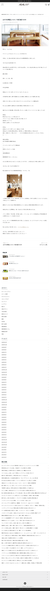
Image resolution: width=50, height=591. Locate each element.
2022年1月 (4, 437)
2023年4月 (4, 419)
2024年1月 (4, 397)
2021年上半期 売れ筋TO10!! (15, 277)
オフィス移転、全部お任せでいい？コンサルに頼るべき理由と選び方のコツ (19, 490)
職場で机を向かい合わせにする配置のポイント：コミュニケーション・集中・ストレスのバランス (24, 533)
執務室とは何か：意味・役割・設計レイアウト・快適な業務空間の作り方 (18, 525)
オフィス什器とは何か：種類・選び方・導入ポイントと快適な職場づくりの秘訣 (20, 528)
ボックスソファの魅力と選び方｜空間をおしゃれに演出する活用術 (17, 560)
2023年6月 (4, 414)
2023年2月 (4, 424)
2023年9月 (4, 407)
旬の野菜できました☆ (13, 263)
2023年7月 (4, 412)
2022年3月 (4, 432)
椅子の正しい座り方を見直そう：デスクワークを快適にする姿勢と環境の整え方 (20, 498)
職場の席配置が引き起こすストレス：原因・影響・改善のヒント (16, 515)
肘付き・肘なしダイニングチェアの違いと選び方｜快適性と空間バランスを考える (20, 558)
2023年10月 (4, 404)
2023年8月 (4, 409)
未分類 (3, 321)
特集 (3, 334)
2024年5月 (4, 387)
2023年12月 (4, 399)
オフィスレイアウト (6, 291)
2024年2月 (4, 394)
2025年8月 (4, 349)
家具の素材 (4, 316)
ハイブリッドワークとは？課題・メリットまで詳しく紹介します (16, 500)
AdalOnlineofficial (14, 22)
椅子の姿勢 (4, 324)
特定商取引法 (24, 586)
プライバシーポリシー (19, 586)
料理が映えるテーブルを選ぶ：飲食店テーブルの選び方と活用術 (16, 468)
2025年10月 (4, 344)
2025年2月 (4, 364)
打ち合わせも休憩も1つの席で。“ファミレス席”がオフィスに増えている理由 (19, 480)
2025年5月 (4, 357)
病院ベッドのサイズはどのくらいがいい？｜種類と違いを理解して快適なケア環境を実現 (22, 563)
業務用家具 (4, 326)
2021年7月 (4, 452)
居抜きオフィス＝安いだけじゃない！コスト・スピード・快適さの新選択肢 (19, 483)
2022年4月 (4, 429)
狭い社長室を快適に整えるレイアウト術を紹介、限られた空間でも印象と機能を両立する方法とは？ (24, 493)
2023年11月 (4, 402)
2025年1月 (4, 367)
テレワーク (4, 301)
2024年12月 (4, 369)
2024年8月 (4, 379)
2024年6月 (4, 384)
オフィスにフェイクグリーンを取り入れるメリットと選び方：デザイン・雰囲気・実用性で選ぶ (23, 505)
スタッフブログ (5, 299)
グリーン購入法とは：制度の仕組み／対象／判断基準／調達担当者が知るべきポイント (21, 535)
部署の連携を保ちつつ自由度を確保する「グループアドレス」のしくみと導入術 (20, 478)
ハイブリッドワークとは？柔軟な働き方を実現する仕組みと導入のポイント (19, 508)
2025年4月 (4, 359)
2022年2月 (4, 434)
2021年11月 (4, 442)
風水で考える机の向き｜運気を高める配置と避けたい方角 (15, 540)
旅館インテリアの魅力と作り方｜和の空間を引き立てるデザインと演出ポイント (20, 550)
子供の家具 (4, 311)
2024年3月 (4, 392)
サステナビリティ (6, 296)
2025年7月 (4, 352)
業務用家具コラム (6, 329)
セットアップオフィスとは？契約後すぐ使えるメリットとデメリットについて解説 (20, 465)
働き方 (3, 306)
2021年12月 (4, 439)
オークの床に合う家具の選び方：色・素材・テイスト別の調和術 (16, 530)
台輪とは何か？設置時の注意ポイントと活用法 (12, 538)
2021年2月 (4, 457)
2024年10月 (4, 374)
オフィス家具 (5, 294)
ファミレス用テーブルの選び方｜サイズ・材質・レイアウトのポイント (18, 548)
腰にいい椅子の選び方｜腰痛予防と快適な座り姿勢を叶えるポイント (17, 543)
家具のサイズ (5, 314)
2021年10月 (4, 444)
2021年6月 (4, 454)
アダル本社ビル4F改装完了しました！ (17, 256)
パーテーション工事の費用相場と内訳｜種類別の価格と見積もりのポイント (19, 553)
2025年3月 (4, 362)
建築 (3, 319)
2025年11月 (4, 342)
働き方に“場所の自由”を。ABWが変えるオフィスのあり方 (15, 475)
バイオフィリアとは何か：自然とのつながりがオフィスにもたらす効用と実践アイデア (21, 513)
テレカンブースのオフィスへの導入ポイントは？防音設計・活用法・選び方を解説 (20, 495)
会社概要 (27, 586)
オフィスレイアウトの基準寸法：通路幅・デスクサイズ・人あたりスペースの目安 (20, 503)
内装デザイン (5, 309)
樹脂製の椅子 (5, 331)
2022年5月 (4, 427)
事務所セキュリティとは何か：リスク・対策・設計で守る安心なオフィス (18, 520)
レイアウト (4, 304)
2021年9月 (4, 447)
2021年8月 (4, 449)
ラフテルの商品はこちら (23, 227)
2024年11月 (4, 372)
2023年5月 (4, 417)
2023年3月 (4, 422)
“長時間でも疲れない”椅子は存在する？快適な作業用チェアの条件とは (18, 488)
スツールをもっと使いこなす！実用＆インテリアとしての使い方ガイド (18, 473)
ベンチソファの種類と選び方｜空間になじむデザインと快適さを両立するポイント (20, 545)
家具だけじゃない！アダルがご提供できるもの (19, 270)
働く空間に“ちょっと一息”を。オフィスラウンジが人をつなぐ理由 (17, 485)
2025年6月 (4, 354)
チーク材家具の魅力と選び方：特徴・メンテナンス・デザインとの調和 (18, 510)
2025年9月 (4, 347)
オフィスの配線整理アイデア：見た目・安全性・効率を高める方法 (17, 518)
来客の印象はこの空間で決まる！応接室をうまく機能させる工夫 (16, 470)
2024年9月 (4, 377)
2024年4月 (4, 389)
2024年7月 (4, 382)
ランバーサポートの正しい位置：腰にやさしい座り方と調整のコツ (17, 523)
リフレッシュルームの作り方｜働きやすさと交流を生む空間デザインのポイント (20, 555)
